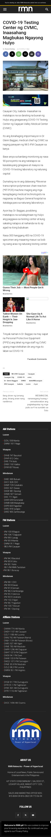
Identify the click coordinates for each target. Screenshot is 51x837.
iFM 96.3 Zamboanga (13, 591)
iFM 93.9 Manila (11, 540)
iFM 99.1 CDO (10, 582)
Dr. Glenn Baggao (11, 381)
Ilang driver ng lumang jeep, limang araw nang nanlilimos (14, 398)
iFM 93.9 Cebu (10, 561)
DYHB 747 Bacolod (12, 455)
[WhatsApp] (19, 54)
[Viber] (38, 54)
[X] (12, 54)
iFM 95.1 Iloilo (10, 564)
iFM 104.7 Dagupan (13, 534)
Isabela (20, 384)
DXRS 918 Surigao (12, 508)
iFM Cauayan (9, 384)
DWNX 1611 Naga (12, 443)
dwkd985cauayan (35, 381)
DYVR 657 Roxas (11, 467)
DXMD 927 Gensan (12, 494)
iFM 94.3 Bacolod (12, 558)
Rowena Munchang (10, 49)
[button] (4, 9)
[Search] (47, 9)
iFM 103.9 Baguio (12, 531)
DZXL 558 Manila (11, 440)
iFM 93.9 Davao (11, 585)
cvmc (29, 377)
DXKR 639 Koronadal (13, 500)
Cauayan (31, 374)
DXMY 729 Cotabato (13, 485)
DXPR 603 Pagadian (13, 505)
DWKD (23, 381)
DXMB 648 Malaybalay (14, 503)
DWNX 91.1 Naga (11, 543)
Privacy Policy (21, 831)
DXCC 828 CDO (11, 482)
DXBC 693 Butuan (12, 479)
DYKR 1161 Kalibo (12, 464)
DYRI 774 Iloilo (10, 461)
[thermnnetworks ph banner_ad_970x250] (25, 100)
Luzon (28, 384)
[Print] (32, 54)
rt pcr (36, 384)
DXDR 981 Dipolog (12, 491)
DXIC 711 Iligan (10, 497)
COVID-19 (20, 377)
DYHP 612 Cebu (11, 458)
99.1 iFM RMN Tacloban (14, 567)
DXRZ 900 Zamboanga (14, 511)
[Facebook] (5, 54)
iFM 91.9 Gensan (11, 588)
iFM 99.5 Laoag (11, 537)
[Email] (25, 54)
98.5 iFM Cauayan (18, 374)
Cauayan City (9, 377)
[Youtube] (33, 815)
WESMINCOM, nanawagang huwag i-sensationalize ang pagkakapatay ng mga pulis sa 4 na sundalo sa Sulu (37, 403)
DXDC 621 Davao (12, 488)
